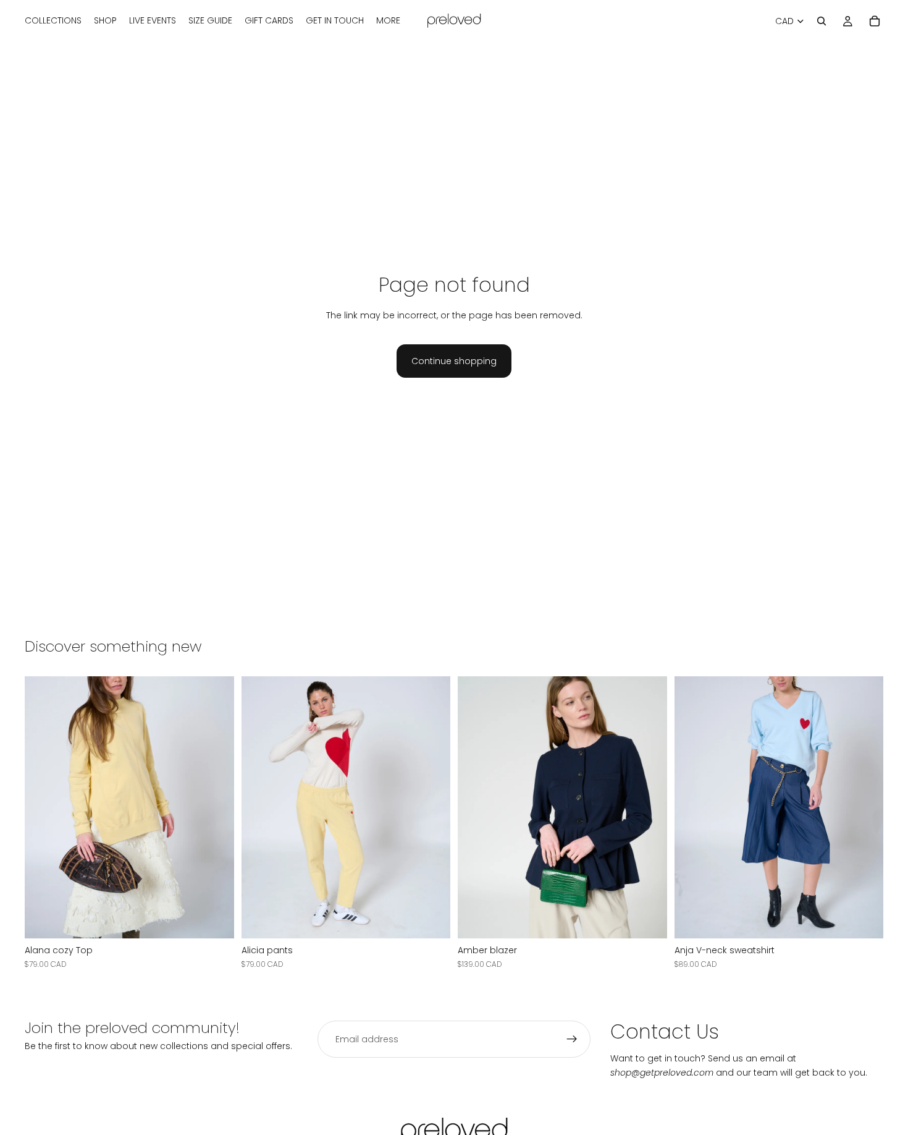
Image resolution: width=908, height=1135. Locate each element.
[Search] (821, 21)
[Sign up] (572, 1039)
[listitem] (388, 21)
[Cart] (874, 21)
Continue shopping (454, 361)
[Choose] (215, 919)
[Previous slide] (43, 807)
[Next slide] (215, 807)
